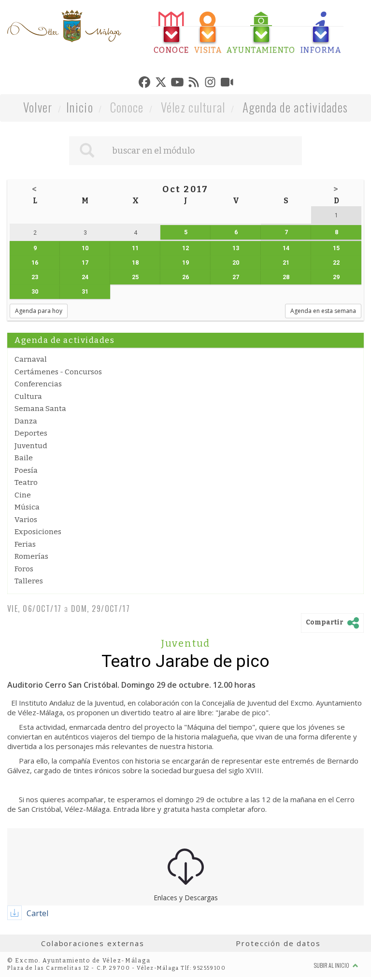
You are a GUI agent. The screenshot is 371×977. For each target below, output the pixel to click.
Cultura (28, 396)
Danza (25, 421)
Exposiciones (37, 531)
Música (27, 507)
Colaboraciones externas (92, 943)
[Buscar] (87, 150)
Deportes (30, 433)
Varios (25, 519)
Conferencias (38, 384)
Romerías (31, 556)
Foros (23, 569)
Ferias (25, 544)
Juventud (30, 445)
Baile (23, 457)
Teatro (26, 482)
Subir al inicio (332, 965)
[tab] (171, 33)
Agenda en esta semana (323, 311)
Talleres (28, 581)
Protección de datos (278, 943)
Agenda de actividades (295, 107)
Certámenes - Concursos (58, 372)
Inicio (79, 107)
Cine (22, 495)
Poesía (26, 470)
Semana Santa (40, 408)
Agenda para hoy (38, 311)
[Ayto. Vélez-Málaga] (64, 26)
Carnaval (30, 359)
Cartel (37, 913)
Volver (38, 107)
